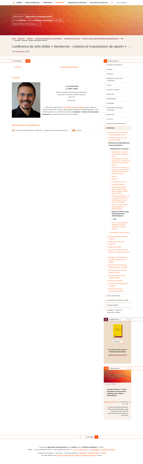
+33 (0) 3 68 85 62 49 (80, 449)
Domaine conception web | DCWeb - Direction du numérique (77, 455)
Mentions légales (94, 453)
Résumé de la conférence (70, 67)
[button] (112, 2)
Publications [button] (47, 3)
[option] (117, 342)
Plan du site (83, 453)
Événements (21, 38)
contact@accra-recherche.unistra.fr (103, 449)
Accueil (14, 38)
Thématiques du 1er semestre (72, 38)
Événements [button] (60, 3)
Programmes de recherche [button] (77, 3)
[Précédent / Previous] (127, 319)
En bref (18, 67)
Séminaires (30, 38)
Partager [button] (90, 437)
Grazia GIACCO (67, 107)
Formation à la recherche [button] (99, 3)
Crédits (103, 453)
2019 (122, 38)
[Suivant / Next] (130, 319)
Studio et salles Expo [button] (32, 3)
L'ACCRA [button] (19, 3)
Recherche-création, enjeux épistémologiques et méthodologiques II (100, 38)
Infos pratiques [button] (122, 3)
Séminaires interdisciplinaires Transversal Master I (48, 38)
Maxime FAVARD (79, 107)
